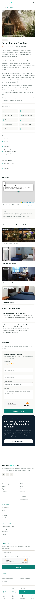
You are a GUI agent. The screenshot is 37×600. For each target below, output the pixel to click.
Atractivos (22, 491)
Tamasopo (4, 513)
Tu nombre (6, 367)
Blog (3, 489)
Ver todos (4, 518)
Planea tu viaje (5, 484)
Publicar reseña (18, 411)
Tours (21, 486)
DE (21, 588)
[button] (32, 185)
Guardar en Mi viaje (11, 592)
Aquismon (4, 515)
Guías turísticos (24, 499)
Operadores (23, 496)
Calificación (7, 361)
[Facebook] (3, 474)
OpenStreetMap (31, 202)
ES (13, 588)
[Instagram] (7, 474)
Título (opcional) (8, 381)
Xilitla (3, 510)
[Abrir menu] (33, 3)
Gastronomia (23, 494)
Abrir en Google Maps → (27, 205)
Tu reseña (6, 388)
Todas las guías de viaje (8, 526)
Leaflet (24, 202)
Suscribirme (18, 567)
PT (18, 588)
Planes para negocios (7, 578)
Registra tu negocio (25, 578)
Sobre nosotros (6, 576)
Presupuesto (5, 531)
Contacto (4, 491)
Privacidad (4, 581)
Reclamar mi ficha (17, 441)
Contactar (27, 592)
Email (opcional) (8, 374)
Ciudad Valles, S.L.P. (21, 46)
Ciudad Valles (10, 8)
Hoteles (22, 484)
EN (15, 588)
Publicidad (22, 576)
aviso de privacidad (12, 556)
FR (24, 588)
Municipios (4, 486)
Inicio (3, 8)
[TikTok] (11, 474)
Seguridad (4, 534)
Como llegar (5, 529)
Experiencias (23, 489)
